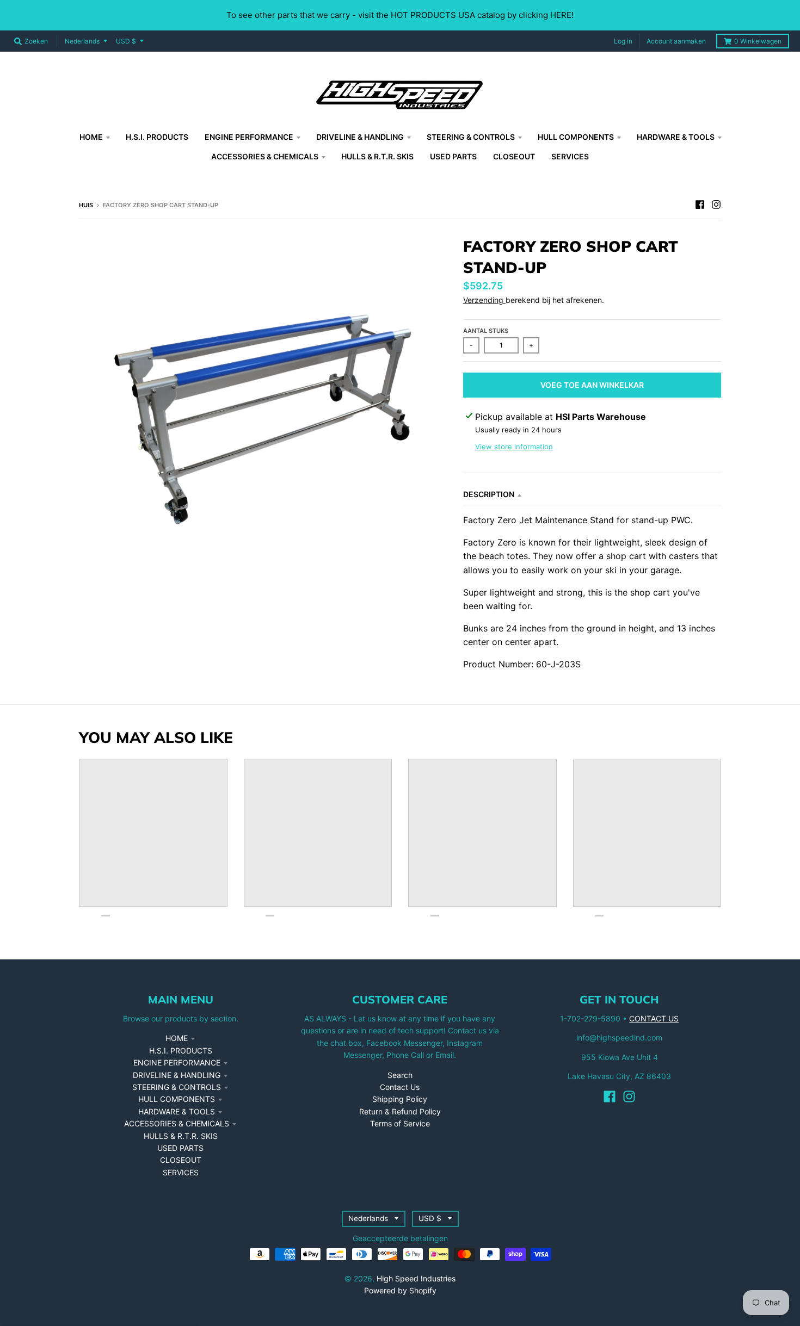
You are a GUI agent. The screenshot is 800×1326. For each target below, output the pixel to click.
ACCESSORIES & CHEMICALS (176, 1123)
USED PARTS (180, 1147)
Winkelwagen (757, 41)
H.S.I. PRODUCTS (180, 1050)
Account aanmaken (676, 41)
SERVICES (181, 1172)
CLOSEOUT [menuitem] (514, 156)
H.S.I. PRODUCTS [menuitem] (157, 136)
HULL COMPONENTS (176, 1099)
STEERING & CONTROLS (176, 1087)
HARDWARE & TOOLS (176, 1111)
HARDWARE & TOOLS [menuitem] (676, 136)
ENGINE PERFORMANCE (176, 1062)
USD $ (126, 41)
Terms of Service (400, 1123)
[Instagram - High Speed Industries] (716, 204)
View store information (514, 446)
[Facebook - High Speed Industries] (700, 204)
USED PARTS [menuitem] (453, 156)
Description (488, 494)
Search (400, 1075)
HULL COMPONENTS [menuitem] (576, 136)
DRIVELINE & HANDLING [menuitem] (360, 136)
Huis (86, 205)
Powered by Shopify (400, 1290)
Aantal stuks (485, 330)
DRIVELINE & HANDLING (176, 1075)
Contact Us (400, 1087)
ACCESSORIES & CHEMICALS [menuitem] (264, 156)
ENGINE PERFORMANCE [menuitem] (249, 136)
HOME (176, 1038)
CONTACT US (654, 1018)
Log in (623, 41)
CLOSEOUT (180, 1159)
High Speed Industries (416, 1278)
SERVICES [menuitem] (570, 156)
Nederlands (82, 41)
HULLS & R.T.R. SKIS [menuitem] (377, 156)
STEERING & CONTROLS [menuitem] (471, 136)
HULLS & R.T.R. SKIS (181, 1136)
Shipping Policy (399, 1099)
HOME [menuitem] (91, 136)
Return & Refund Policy (400, 1111)
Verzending (484, 300)
